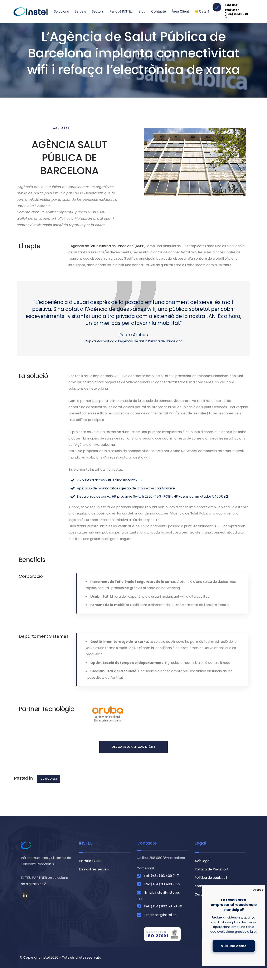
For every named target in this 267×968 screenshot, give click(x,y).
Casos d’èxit (48, 778)
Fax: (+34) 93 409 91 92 (162, 884)
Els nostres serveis (94, 869)
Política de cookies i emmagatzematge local (215, 881)
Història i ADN (90, 861)
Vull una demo (234, 946)
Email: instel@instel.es (162, 892)
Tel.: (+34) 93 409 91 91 (161, 875)
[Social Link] (25, 895)
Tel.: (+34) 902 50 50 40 (163, 906)
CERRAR (258, 890)
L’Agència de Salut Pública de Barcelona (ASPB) (107, 246)
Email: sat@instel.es (160, 914)
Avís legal (202, 861)
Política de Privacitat (212, 869)
